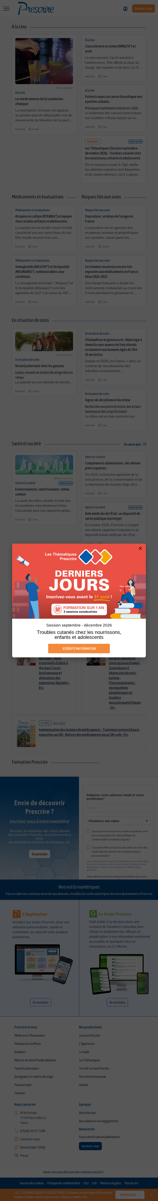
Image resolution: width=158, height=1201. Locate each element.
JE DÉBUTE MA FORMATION (79, 648)
